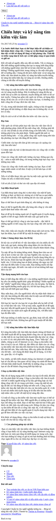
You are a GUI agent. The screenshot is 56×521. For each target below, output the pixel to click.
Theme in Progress (36, 511)
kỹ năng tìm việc (29, 443)
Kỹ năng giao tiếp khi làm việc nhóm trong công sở (29, 504)
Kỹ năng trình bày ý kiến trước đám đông (24, 492)
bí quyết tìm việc (14, 443)
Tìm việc (5, 25)
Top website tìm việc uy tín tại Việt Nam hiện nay (28, 489)
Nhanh (9, 473)
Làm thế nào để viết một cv (18, 6)
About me (11, 3)
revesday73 (22, 44)
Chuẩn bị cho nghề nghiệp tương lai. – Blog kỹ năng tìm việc (27, 23)
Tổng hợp (11, 478)
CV (8, 471)
